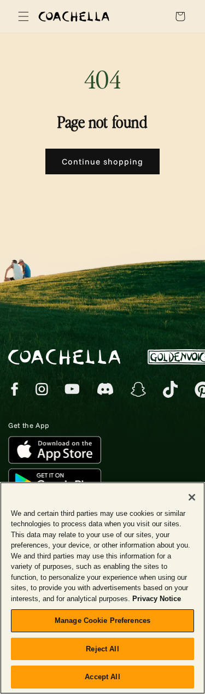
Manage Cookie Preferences (102, 620)
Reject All (102, 649)
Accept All (102, 677)
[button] (22, 16)
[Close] (192, 497)
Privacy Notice (156, 599)
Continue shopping (102, 161)
